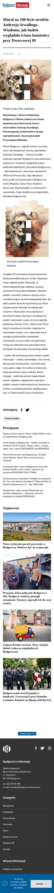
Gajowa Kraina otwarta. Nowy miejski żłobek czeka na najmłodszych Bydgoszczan (25, 648)
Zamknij (39, 884)
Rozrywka (7, 824)
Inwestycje (8, 812)
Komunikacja (9, 818)
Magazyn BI (8, 843)
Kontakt (6, 849)
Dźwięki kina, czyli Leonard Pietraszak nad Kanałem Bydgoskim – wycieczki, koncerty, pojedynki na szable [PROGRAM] (23, 493)
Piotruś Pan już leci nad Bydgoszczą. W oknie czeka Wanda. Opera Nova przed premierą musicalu (24, 457)
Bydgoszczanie (10, 837)
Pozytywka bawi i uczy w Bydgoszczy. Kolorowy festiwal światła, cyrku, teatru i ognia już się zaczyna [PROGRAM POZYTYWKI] (25, 469)
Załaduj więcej (25, 734)
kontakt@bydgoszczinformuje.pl (25, 787)
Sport (5, 830)
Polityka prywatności (12, 869)
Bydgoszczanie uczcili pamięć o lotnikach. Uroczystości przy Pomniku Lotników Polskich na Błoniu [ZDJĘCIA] (27, 697)
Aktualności (8, 806)
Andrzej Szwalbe (12, 418)
